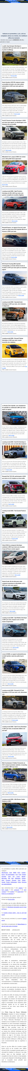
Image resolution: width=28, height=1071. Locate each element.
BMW (14, 872)
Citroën (24, 872)
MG (9, 878)
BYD (19, 872)
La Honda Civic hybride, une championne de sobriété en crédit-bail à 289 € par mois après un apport (14, 407)
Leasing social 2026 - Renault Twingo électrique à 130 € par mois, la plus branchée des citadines (12, 340)
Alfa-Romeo (5, 872)
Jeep (9, 876)
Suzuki (3, 882)
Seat (19, 880)
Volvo (19, 882)
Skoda (23, 880)
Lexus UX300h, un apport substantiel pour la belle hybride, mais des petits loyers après (14, 656)
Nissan (24, 878)
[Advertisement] (14, 18)
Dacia (3, 874)
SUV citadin (5, 890)
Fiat (17, 874)
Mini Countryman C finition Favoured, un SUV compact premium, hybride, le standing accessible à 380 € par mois (14, 764)
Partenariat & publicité (19, 1069)
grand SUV (20, 891)
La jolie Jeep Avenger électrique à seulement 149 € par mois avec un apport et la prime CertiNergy (14, 47)
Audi (10, 872)
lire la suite (14, 75)
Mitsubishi (17, 878)
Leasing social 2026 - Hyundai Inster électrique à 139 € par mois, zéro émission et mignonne (14, 303)
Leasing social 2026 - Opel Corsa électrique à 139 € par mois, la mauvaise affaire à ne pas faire (14, 728)
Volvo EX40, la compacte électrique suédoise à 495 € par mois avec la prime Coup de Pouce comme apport (13, 547)
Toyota (8, 882)
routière (12, 891)
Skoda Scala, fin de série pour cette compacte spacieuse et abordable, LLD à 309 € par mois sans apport (13, 583)
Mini (12, 878)
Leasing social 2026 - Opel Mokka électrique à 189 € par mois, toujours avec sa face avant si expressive (14, 619)
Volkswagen (14, 882)
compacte (16, 890)
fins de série (11, 899)
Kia (13, 876)
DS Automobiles (10, 874)
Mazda (23, 876)
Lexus (18, 876)
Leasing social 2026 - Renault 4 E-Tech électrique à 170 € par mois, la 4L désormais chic (14, 692)
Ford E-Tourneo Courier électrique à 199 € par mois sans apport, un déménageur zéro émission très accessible (14, 122)
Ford (20, 874)
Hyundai (4, 876)
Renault (14, 880)
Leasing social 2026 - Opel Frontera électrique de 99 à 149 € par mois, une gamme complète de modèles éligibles (13, 193)
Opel (3, 880)
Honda (24, 874)
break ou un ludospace (8, 893)
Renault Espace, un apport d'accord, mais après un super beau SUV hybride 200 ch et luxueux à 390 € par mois (14, 229)
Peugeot (8, 880)
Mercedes (4, 878)
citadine (21, 888)
